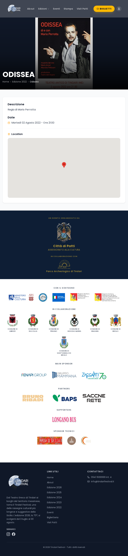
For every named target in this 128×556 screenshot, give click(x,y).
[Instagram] (8, 534)
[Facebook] (13, 534)
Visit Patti (82, 8)
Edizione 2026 (54, 487)
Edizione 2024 (54, 497)
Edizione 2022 (19, 81)
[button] (64, 165)
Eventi (56, 8)
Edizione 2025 (54, 492)
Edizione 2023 (54, 502)
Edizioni (42, 8)
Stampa (68, 8)
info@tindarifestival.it (102, 481)
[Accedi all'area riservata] (118, 8)
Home (5, 81)
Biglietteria (52, 517)
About (30, 8)
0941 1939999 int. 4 (101, 477)
